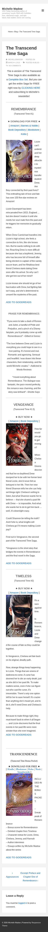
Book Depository (17, 129)
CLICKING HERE (30, 88)
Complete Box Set (18, 79)
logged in (22, 903)
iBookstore (33, 129)
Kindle (10, 769)
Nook (38, 769)
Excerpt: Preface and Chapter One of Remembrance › (30, 877)
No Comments (15, 66)
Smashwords (23, 772)
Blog (37, 63)
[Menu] (42, 10)
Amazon (14, 125)
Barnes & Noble (29, 125)
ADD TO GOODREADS (18, 302)
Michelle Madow (12, 8)
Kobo (24, 134)
